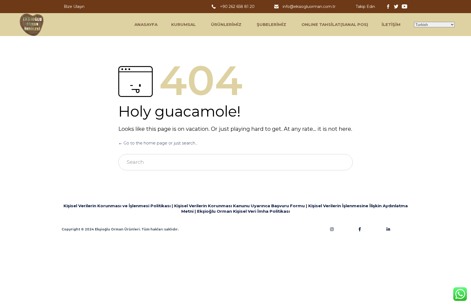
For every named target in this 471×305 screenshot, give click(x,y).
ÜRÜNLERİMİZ (226, 24)
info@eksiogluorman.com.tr (310, 6)
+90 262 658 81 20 (238, 6)
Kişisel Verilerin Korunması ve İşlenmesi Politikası (117, 205)
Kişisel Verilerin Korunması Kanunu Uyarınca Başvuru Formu (239, 205)
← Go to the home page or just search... (158, 143)
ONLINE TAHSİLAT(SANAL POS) (334, 24)
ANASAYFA (146, 24)
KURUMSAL (183, 24)
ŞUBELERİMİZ (271, 24)
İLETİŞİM (391, 24)
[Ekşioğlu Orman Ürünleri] (31, 24)
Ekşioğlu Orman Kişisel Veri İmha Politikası (243, 211)
